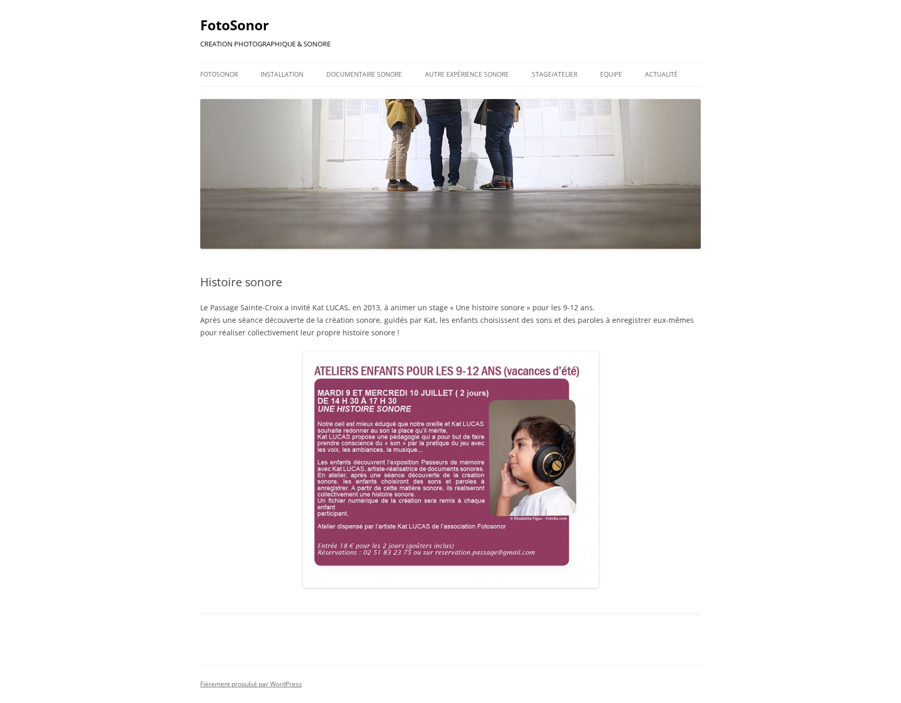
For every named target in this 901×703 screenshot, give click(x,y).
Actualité (661, 74)
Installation (282, 74)
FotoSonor (234, 25)
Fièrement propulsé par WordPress (251, 684)
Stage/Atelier (554, 74)
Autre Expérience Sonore (467, 74)
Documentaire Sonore (364, 74)
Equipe (611, 74)
